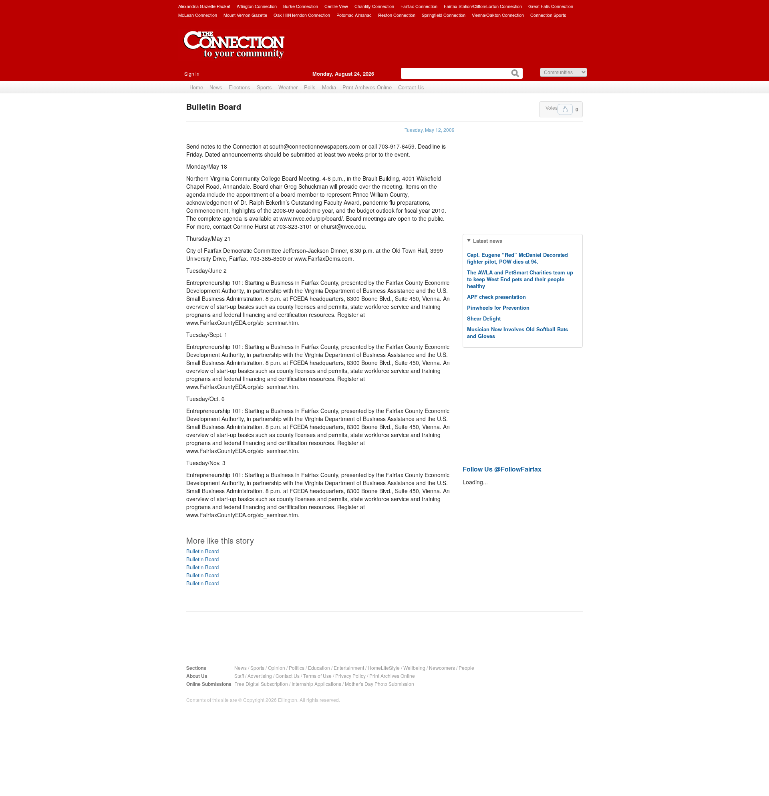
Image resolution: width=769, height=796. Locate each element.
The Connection (234, 51)
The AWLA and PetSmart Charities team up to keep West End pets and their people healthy (520, 279)
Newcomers (442, 667)
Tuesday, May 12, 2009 (430, 129)
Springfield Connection (443, 15)
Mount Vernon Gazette (245, 15)
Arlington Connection (257, 6)
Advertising (260, 675)
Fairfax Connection (419, 6)
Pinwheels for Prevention (498, 307)
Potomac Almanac (354, 15)
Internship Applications (316, 683)
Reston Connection (396, 15)
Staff (239, 675)
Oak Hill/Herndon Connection (302, 15)
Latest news (487, 240)
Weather (288, 87)
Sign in (191, 73)
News (215, 87)
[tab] (522, 240)
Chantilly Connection (374, 6)
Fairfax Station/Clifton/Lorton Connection (483, 6)
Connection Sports (548, 15)
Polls (310, 87)
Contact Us (411, 87)
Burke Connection (300, 6)
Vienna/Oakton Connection (498, 15)
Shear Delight (484, 318)
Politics (296, 667)
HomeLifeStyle (384, 667)
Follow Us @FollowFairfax (502, 469)
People (466, 667)
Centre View (336, 6)
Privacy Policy (350, 675)
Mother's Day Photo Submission (379, 683)
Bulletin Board (202, 551)
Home (196, 87)
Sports (264, 87)
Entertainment (349, 667)
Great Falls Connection (550, 6)
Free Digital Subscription (261, 683)
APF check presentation (496, 296)
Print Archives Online (367, 87)
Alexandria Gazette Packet (204, 6)
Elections (239, 87)
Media (329, 87)
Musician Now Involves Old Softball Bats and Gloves (517, 332)
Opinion (276, 667)
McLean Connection (197, 15)
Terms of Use (317, 675)
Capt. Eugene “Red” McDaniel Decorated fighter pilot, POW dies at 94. (517, 258)
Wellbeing (414, 667)
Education (319, 667)
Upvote (565, 109)
